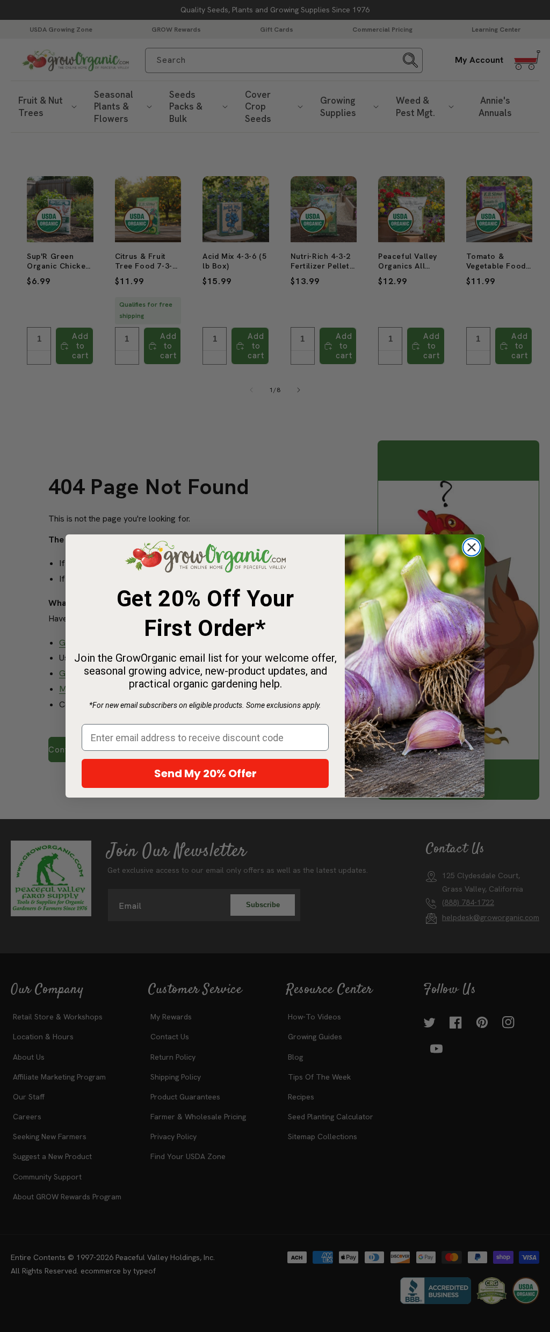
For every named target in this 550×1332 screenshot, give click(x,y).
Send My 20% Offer (205, 773)
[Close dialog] (471, 547)
